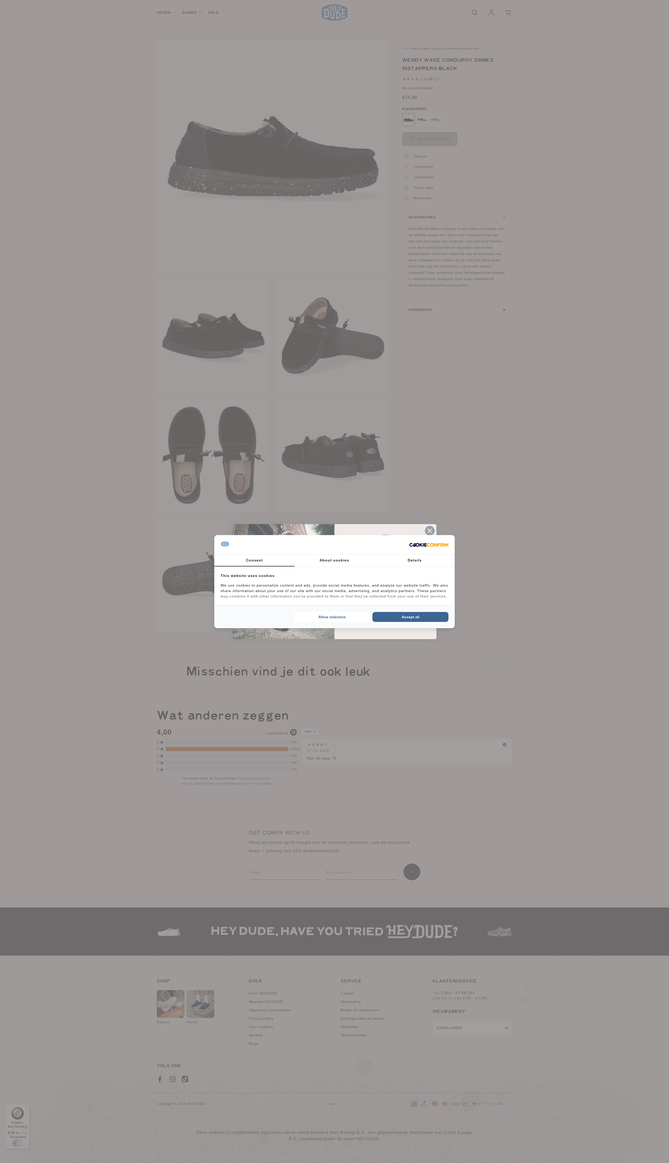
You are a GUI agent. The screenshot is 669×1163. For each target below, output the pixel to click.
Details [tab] (415, 560)
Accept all (410, 617)
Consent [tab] (254, 560)
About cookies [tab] (334, 560)
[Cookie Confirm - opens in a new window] (428, 544)
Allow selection (332, 617)
